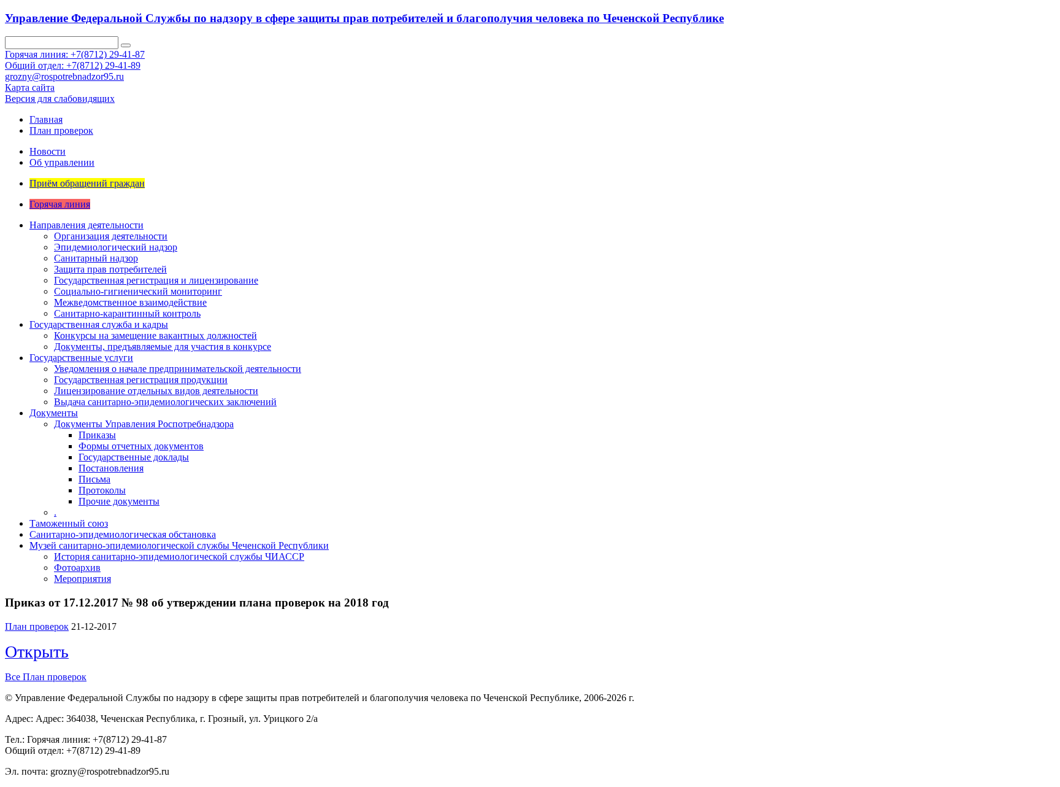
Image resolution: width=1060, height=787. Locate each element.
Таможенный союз (68, 523)
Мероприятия (82, 578)
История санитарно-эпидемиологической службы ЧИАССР (179, 556)
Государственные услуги (81, 357)
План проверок (61, 130)
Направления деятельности (86, 225)
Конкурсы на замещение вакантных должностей (155, 335)
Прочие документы (119, 501)
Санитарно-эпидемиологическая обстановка (122, 534)
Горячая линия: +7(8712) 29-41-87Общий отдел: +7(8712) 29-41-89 (75, 60)
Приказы (97, 435)
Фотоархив (77, 567)
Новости (47, 151)
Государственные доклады (134, 457)
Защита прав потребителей (110, 269)
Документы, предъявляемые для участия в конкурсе (162, 346)
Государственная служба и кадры (98, 324)
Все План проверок (45, 677)
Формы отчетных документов (141, 446)
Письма (94, 479)
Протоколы (102, 490)
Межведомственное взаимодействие (130, 302)
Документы (53, 413)
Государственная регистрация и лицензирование (156, 280)
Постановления (111, 468)
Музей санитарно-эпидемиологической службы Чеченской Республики (179, 545)
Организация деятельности (110, 236)
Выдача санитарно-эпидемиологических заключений (165, 402)
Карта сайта (30, 87)
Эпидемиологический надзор (115, 247)
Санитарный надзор (96, 258)
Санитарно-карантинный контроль (127, 313)
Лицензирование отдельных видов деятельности (156, 391)
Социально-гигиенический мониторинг (138, 291)
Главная (46, 119)
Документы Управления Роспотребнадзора (144, 424)
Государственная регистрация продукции (141, 379)
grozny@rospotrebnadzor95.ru (64, 76)
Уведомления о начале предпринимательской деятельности (177, 368)
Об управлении (61, 162)
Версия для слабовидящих (60, 98)
